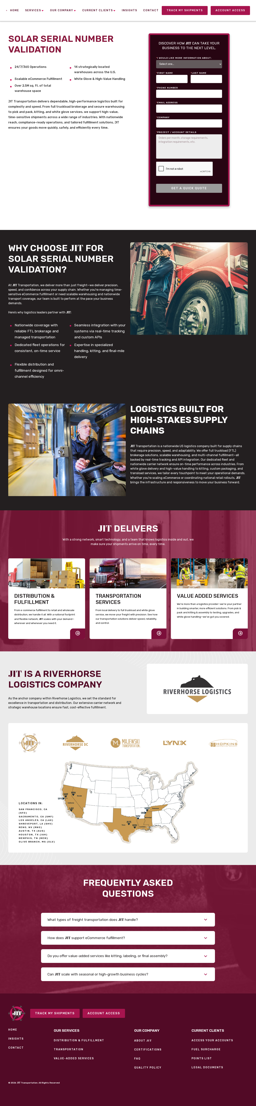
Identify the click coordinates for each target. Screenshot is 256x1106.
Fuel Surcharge (206, 1049)
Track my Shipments (185, 10)
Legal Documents (207, 1067)
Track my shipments (55, 1013)
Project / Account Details (176, 132)
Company (163, 117)
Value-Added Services (74, 1058)
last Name (199, 73)
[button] (34, 10)
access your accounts (212, 1040)
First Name (164, 73)
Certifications (148, 1049)
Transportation (68, 1049)
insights (16, 1038)
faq (137, 1058)
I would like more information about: (184, 58)
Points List (202, 1058)
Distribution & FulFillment (79, 1040)
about (143, 1040)
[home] (6, 10)
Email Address (167, 102)
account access (230, 10)
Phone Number (167, 87)
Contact (16, 1047)
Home (12, 1029)
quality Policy (148, 1067)
